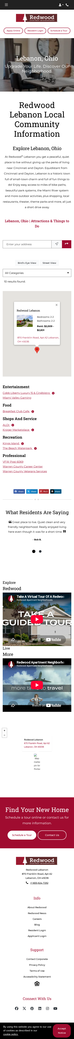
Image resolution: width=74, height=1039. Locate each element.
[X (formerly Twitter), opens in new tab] (24, 1008)
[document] (37, 761)
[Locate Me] (56, 244)
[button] (61, 4)
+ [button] (4, 730)
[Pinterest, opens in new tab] (32, 1008)
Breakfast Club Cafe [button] (16, 411)
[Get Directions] (66, 244)
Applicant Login (37, 935)
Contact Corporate (37, 959)
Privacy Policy (37, 964)
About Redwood (37, 907)
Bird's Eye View (28, 262)
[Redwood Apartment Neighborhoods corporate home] (37, 861)
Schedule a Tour (58, 30)
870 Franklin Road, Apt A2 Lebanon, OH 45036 (38, 339)
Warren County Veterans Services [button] (25, 471)
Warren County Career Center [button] (23, 466)
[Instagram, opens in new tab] (47, 1008)
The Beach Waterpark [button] (18, 448)
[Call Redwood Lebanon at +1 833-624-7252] (67, 4)
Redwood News (37, 913)
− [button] (4, 735)
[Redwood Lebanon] (37, 761)
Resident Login (36, 30)
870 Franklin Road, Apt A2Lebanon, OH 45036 (37, 744)
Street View (51, 262)
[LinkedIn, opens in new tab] (39, 1008)
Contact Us (52, 835)
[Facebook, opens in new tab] (16, 1008)
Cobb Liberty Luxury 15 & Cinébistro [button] (26, 393)
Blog (37, 924)
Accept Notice (62, 1030)
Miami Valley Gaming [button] (17, 397)
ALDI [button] (6, 424)
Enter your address (19, 244)
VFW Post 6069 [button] (13, 461)
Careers (37, 918)
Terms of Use (37, 970)
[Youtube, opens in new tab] (55, 1008)
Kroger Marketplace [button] (16, 429)
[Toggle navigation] (6, 4)
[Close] (57, 305)
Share (21, 491)
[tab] (34, 551)
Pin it (45, 491)
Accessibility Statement (37, 976)
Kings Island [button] (11, 443)
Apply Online (15, 30)
